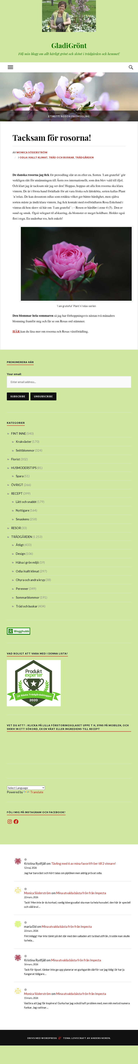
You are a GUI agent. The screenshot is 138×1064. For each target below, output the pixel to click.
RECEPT (17, 493)
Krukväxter (23, 441)
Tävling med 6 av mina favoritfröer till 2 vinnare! (83, 863)
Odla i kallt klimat (33, 157)
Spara (20, 476)
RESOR (16, 528)
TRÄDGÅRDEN (84, 157)
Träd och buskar (61, 157)
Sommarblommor (27, 597)
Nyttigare (22, 510)
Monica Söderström (32, 152)
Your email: (14, 374)
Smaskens (22, 519)
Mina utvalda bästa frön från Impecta (81, 893)
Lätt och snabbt (26, 502)
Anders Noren (100, 1038)
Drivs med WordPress (42, 1038)
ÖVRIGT (17, 485)
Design (20, 554)
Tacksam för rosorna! (52, 137)
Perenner (22, 589)
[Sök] (127, 67)
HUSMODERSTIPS (23, 468)
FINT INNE (18, 433)
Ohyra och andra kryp (30, 580)
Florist (15, 459)
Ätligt (20, 545)
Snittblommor (25, 450)
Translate (36, 792)
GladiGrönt (69, 45)
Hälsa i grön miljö (27, 562)
